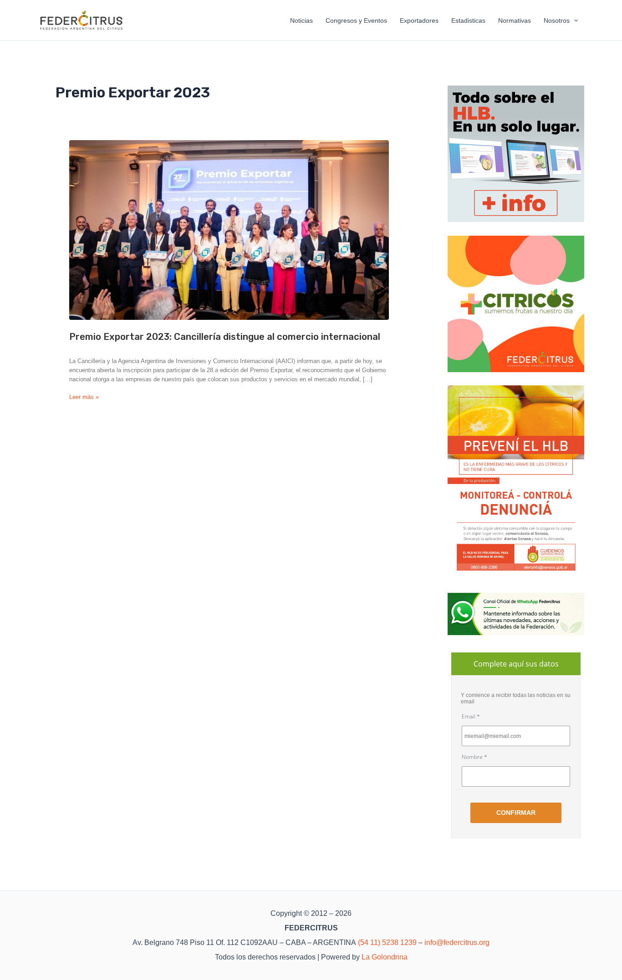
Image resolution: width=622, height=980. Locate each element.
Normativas (514, 20)
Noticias (301, 20)
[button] (574, 20)
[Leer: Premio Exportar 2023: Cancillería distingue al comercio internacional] (229, 230)
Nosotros (557, 20)
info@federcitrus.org (456, 942)
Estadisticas (468, 20)
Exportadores (419, 20)
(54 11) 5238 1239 (387, 942)
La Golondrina (385, 957)
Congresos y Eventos (356, 20)
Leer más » (84, 397)
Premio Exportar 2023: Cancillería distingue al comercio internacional (224, 336)
